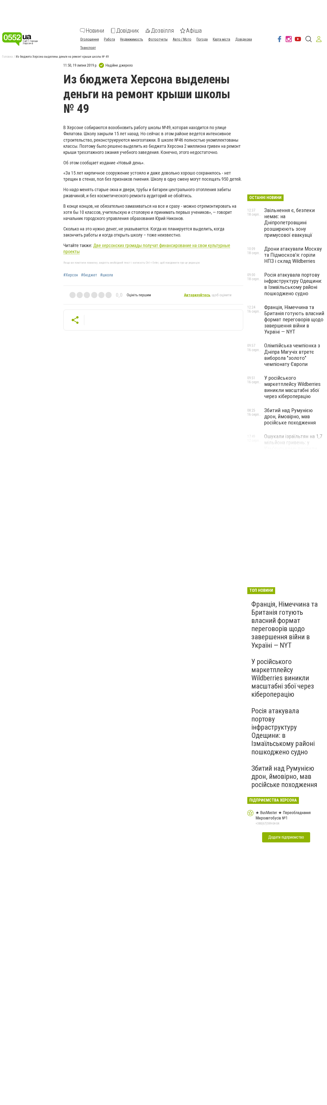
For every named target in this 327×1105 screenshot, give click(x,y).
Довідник (127, 30)
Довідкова (243, 39)
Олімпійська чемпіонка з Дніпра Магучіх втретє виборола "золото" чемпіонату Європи (292, 354)
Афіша (194, 30)
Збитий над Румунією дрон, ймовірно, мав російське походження (290, 416)
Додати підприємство (286, 837)
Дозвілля (162, 30)
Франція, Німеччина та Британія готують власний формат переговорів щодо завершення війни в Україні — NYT (294, 319)
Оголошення (89, 39)
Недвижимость (131, 39)
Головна (7, 56)
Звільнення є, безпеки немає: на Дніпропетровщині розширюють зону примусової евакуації (289, 222)
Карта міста (221, 39)
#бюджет (89, 275)
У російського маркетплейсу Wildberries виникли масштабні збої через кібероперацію (292, 387)
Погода (202, 39)
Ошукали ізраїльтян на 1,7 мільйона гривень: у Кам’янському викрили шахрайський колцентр (293, 445)
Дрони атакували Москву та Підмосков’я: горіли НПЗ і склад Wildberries (293, 255)
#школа (106, 275)
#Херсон (70, 275)
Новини (95, 30)
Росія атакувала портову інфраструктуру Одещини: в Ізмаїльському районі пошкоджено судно (293, 284)
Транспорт (88, 48)
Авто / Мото (182, 39)
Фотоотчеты (158, 39)
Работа (109, 39)
